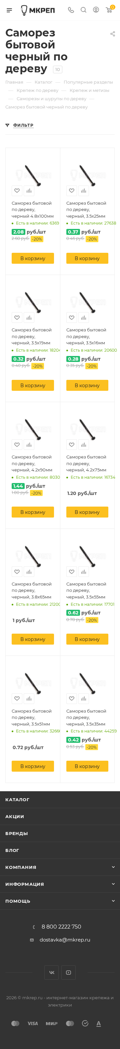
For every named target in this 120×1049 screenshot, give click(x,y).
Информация (24, 884)
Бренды (16, 833)
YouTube (68, 972)
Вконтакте (51, 972)
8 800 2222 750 (61, 927)
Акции (14, 816)
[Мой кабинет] (96, 10)
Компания (20, 867)
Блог (12, 850)
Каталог (17, 799)
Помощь (17, 901)
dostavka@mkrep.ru (65, 940)
